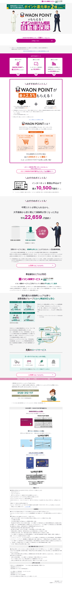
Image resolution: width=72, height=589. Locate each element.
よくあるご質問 (27, 506)
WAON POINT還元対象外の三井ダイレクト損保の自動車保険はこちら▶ (36, 51)
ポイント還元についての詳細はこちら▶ (36, 119)
